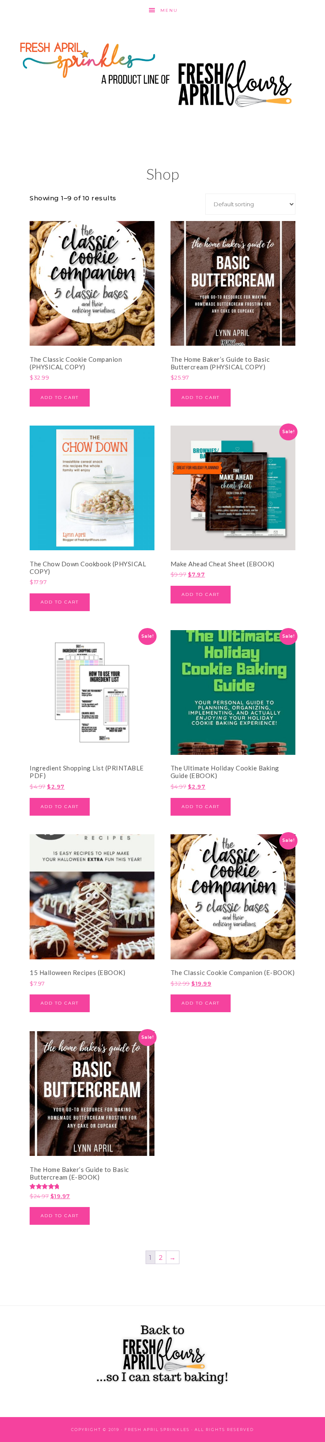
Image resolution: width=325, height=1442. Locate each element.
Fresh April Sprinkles (162, 74)
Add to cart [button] (60, 397)
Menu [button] (169, 10)
